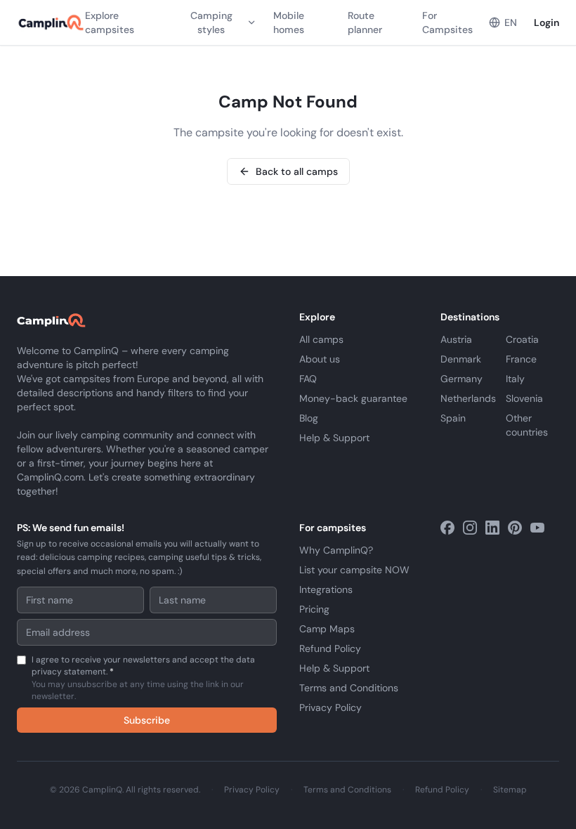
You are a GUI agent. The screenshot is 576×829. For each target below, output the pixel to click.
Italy (515, 378)
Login (546, 22)
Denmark (460, 359)
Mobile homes (288, 22)
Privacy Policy (330, 707)
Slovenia (524, 398)
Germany (461, 378)
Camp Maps (327, 628)
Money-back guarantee (353, 398)
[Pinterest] (515, 528)
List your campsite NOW (354, 569)
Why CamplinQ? (336, 550)
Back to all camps (297, 171)
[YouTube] (537, 528)
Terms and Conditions (348, 687)
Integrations (326, 589)
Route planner (365, 22)
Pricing (314, 609)
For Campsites (447, 22)
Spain (453, 418)
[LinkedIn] (492, 528)
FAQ (308, 378)
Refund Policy (330, 648)
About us (319, 359)
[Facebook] (447, 528)
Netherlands (468, 398)
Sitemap (510, 789)
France (521, 359)
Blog (308, 418)
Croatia (522, 339)
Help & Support (334, 437)
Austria (456, 339)
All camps (321, 339)
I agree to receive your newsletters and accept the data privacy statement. (143, 678)
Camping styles (211, 22)
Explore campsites (109, 22)
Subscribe (147, 720)
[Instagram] (470, 528)
